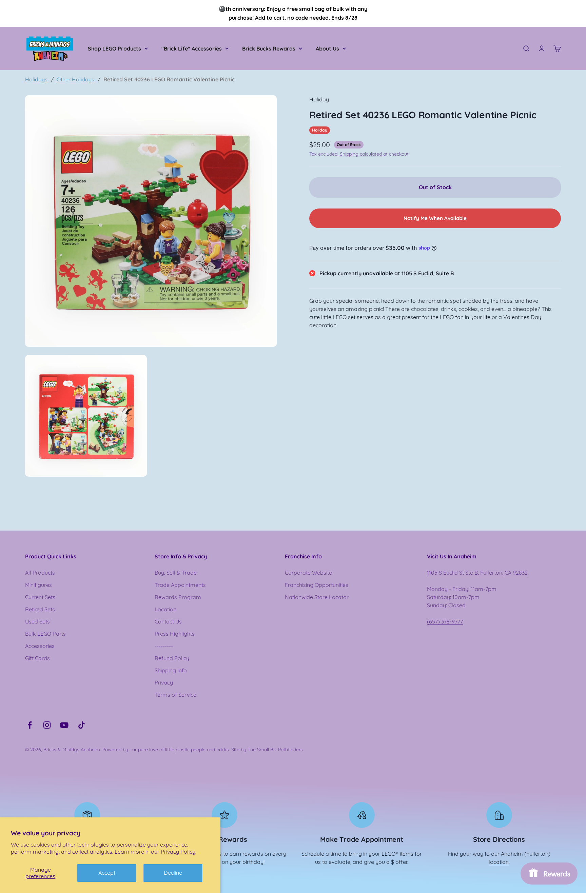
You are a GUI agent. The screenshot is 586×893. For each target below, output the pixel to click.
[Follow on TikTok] (81, 725)
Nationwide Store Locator (317, 597)
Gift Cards (37, 658)
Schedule (312, 853)
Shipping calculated (361, 154)
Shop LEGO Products (114, 48)
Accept (106, 872)
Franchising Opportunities (316, 584)
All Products (40, 572)
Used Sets (37, 621)
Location (165, 609)
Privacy (164, 682)
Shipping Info (171, 670)
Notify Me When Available (435, 218)
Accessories (40, 645)
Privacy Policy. (178, 851)
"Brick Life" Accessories (191, 48)
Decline (173, 872)
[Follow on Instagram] (47, 725)
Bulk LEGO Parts (45, 633)
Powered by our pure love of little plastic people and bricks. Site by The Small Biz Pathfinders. (203, 750)
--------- (164, 645)
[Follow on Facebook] (29, 725)
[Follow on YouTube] (64, 725)
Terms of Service (175, 694)
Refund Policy (172, 658)
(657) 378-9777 (445, 621)
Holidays (36, 79)
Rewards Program (178, 597)
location (499, 861)
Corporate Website (308, 572)
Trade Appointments (180, 584)
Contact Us (168, 621)
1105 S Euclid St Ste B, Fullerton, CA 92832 (477, 572)
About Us (327, 48)
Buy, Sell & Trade (176, 572)
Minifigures (38, 584)
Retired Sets (40, 609)
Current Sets (40, 597)
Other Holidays (75, 79)
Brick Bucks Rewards (268, 48)
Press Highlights (175, 633)
